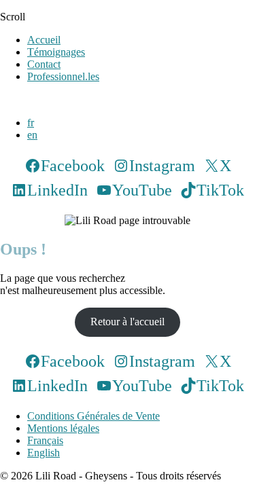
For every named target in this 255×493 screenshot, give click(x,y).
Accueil (44, 39)
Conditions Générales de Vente (93, 416)
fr (30, 122)
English (43, 452)
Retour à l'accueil (127, 321)
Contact (44, 64)
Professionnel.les (63, 76)
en (32, 135)
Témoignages (56, 52)
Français (45, 440)
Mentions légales (63, 428)
